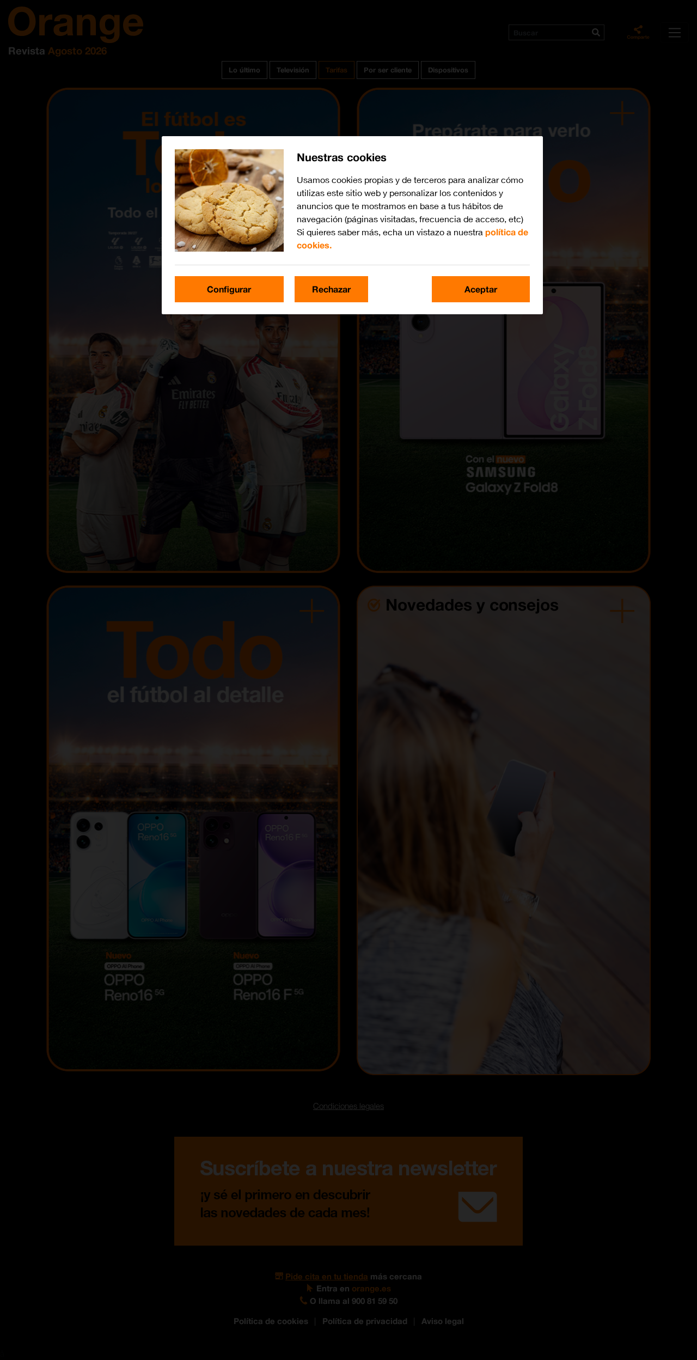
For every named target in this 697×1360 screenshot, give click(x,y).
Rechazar (331, 289)
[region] (352, 225)
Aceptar (480, 289)
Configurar (229, 289)
